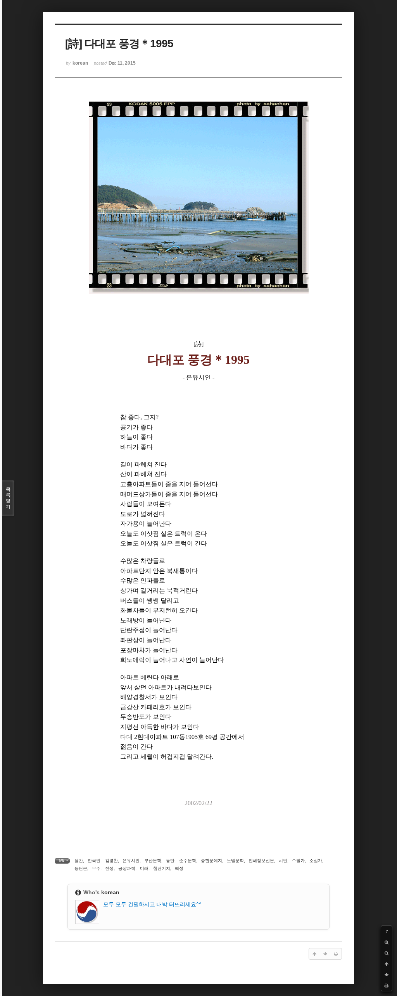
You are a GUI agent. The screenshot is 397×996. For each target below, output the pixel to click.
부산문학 (152, 860)
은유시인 (131, 860)
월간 (78, 860)
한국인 (94, 860)
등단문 (80, 868)
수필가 (298, 860)
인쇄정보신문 (261, 860)
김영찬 (111, 860)
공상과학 (126, 868)
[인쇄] (386, 985)
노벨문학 (235, 860)
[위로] (386, 963)
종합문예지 (211, 860)
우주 (96, 868)
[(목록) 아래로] (386, 974)
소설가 (315, 860)
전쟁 (109, 868)
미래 (144, 868)
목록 (8, 498)
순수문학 (187, 860)
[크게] (386, 942)
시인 (283, 860)
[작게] (386, 953)
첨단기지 (161, 868)
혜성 (179, 868)
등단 (170, 860)
